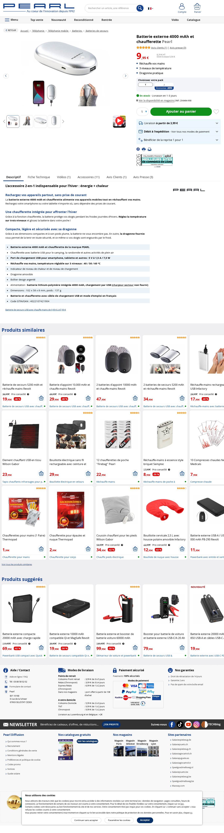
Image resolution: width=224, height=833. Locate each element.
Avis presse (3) (143, 177)
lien (182, 803)
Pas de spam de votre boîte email (187, 684)
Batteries (77, 30)
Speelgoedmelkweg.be (183, 781)
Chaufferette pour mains (16, 557)
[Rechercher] (139, 8)
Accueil (24, 30)
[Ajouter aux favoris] (216, 112)
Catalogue (193, 20)
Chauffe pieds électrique (110, 557)
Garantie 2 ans (178, 680)
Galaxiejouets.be (180, 771)
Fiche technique (39, 177)
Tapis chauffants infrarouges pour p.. (22, 481)
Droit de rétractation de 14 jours (186, 676)
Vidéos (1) (64, 177)
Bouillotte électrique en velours (67, 481)
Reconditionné (83, 20)
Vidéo (175, 20)
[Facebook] (139, 148)
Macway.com (178, 785)
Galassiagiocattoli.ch (182, 753)
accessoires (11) (89, 177)
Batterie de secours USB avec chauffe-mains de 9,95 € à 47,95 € (35, 309)
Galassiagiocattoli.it (181, 762)
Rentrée (107, 20)
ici (191, 812)
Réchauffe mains (105, 481)
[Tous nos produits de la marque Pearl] (189, 188)
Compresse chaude (201, 481)
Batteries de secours (96, 30)
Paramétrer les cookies (119, 820)
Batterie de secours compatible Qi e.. (70, 655)
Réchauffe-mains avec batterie (207, 406)
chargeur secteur (123, 285)
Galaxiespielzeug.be (181, 776)
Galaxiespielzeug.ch (181, 748)
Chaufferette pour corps (63, 557)
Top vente (37, 20)
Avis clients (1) (116, 177)
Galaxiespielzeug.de (181, 739)
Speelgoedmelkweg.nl (182, 767)
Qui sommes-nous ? (17, 741)
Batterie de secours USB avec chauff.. (22, 406)
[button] (156, 100)
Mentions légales (15, 755)
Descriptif (13, 177)
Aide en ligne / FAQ (19, 676)
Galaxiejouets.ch (180, 744)
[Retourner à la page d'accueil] (39, 8)
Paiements (126, 676)
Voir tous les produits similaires (17, 564)
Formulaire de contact (20, 686)
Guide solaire (13, 773)
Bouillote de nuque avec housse (161, 557)
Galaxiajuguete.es (180, 758)
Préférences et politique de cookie (23, 759)
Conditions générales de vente (22, 750)
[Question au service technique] (150, 148)
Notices (11, 768)
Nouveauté (58, 20)
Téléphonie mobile (58, 30)
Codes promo (14, 764)
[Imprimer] (145, 148)
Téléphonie (38, 30)
